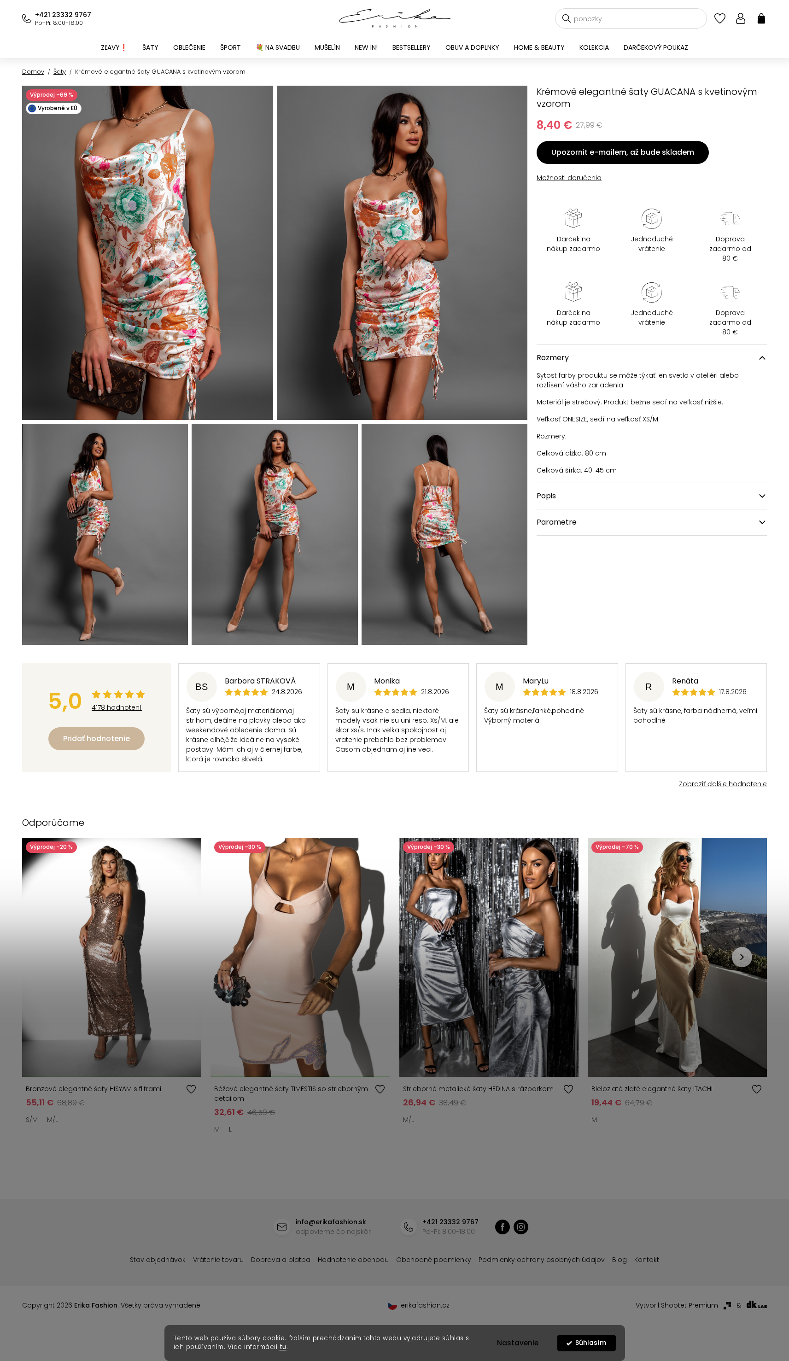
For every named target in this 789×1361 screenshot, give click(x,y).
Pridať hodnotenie (96, 738)
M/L (52, 1119)
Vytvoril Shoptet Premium (677, 1305)
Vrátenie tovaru (218, 1259)
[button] (742, 957)
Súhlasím (590, 1342)
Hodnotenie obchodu (353, 1259)
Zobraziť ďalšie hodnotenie (723, 784)
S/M (32, 1119)
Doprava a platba (280, 1259)
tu (283, 1347)
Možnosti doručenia (569, 177)
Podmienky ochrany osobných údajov (542, 1259)
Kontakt (646, 1259)
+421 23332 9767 (63, 15)
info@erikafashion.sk (331, 1222)
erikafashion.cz (521, 1227)
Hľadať (566, 18)
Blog (619, 1259)
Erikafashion (502, 1227)
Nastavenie (517, 1343)
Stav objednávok (158, 1259)
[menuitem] (114, 47)
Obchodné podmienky (433, 1259)
